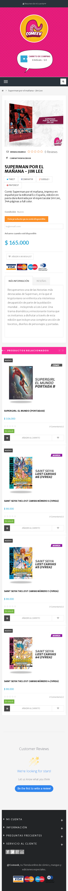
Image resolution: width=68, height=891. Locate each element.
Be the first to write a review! (34, 788)
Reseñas (41, 281)
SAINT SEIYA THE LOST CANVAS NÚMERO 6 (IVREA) (31, 501)
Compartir (27, 179)
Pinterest (13, 185)
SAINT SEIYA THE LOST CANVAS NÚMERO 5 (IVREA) (31, 591)
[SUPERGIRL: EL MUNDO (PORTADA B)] (34, 383)
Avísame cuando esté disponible (20, 233)
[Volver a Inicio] (3, 90)
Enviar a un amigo (18, 152)
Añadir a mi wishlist (22, 256)
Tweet (11, 179)
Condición (10, 212)
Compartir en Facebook (20, 158)
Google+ (45, 179)
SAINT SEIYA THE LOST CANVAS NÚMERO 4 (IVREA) (31, 681)
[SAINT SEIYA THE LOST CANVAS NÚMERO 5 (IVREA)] (34, 563)
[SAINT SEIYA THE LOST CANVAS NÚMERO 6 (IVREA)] (34, 473)
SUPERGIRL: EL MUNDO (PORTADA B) (24, 410)
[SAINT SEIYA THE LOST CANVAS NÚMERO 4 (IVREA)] (34, 653)
